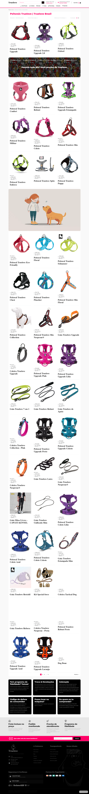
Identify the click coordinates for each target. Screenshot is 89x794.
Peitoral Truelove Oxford (65, 49)
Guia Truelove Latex (43, 479)
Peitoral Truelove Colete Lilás (65, 523)
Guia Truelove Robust (44, 409)
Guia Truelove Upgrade (68, 335)
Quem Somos (35, 749)
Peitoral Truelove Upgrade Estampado (67, 108)
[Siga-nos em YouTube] (76, 756)
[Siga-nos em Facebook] (67, 756)
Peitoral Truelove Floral (41, 258)
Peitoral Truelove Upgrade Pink (41, 374)
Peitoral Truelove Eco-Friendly (20, 263)
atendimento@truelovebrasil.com (17, 757)
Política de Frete (53, 756)
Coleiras (32, 5)
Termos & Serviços (53, 758)
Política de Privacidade (54, 751)
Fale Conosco (35, 751)
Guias (45, 5)
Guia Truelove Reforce (20, 628)
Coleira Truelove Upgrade (17, 372)
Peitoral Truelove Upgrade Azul (17, 667)
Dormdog (52, 5)
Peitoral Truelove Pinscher (41, 298)
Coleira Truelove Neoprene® (17, 486)
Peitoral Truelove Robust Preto (65, 628)
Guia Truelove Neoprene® (64, 483)
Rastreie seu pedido (53, 760)
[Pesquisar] (43, 2)
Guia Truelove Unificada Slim (40, 521)
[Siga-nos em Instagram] (71, 756)
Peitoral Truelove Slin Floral (68, 301)
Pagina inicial (11, 9)
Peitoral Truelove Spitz (44, 181)
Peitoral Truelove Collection (17, 336)
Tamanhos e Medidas (37, 762)
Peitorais (38, 5)
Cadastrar (77, 738)
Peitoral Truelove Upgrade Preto (41, 450)
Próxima (76, 674)
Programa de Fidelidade (37, 760)
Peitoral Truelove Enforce (17, 183)
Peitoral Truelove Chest (17, 298)
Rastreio (65, 5)
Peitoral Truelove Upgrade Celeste (65, 447)
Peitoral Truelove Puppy (65, 182)
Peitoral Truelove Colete (41, 147)
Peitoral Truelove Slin (68, 145)
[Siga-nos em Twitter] (69, 756)
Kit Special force (41, 594)
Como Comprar (53, 749)
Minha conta (49, 3)
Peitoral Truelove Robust (41, 108)
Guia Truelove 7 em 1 (19, 409)
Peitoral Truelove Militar (17, 141)
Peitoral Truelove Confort (17, 109)
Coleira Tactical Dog (67, 594)
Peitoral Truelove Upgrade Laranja (42, 667)
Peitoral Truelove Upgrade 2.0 (41, 51)
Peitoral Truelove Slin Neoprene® (44, 336)
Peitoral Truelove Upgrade (17, 50)
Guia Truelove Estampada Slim (65, 559)
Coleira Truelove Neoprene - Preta (41, 629)
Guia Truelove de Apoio (65, 410)
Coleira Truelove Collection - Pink (17, 446)
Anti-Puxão (24, 5)
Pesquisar (35, 756)
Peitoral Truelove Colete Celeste (41, 558)
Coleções (58, 5)
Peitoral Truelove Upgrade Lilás (65, 375)
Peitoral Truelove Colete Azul (17, 560)
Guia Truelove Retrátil (20, 594)
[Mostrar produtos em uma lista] (78, 17)
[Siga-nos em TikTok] (78, 756)
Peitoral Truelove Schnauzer (65, 262)
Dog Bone (62, 663)
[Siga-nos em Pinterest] (73, 756)
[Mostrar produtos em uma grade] (76, 17)
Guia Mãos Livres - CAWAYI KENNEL (19, 521)
